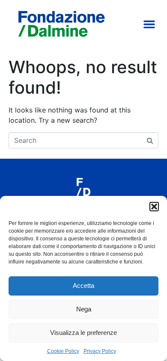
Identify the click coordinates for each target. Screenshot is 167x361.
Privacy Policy (100, 351)
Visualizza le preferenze (83, 332)
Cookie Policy (63, 351)
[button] (154, 206)
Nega (83, 309)
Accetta (83, 285)
